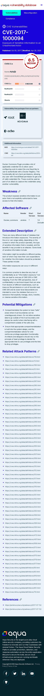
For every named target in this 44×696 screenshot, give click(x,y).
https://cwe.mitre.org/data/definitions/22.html (22, 369)
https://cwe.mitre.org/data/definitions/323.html (23, 503)
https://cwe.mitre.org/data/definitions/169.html (23, 365)
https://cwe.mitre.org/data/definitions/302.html (23, 434)
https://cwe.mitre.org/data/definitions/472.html (23, 535)
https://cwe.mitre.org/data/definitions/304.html (23, 442)
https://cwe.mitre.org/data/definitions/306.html (23, 450)
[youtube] (32, 674)
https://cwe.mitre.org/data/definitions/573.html (23, 547)
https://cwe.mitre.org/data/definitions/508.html (23, 543)
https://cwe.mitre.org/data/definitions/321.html (22, 495)
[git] (6, 682)
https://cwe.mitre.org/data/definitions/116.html (22, 357)
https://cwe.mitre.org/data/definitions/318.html (22, 483)
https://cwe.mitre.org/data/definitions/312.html (22, 470)
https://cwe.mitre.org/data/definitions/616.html (22, 576)
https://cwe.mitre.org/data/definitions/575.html (23, 555)
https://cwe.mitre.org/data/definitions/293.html (23, 397)
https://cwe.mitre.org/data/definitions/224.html (23, 373)
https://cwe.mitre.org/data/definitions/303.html (23, 438)
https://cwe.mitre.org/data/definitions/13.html (22, 361)
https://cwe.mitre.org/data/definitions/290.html (23, 385)
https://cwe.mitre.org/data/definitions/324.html (23, 507)
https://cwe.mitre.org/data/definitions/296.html (23, 410)
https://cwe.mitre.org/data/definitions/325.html (23, 511)
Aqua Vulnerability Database (18, 5)
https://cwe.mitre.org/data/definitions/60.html (22, 572)
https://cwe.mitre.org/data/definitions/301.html (22, 430)
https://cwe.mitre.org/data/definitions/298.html (23, 418)
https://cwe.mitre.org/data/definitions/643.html (23, 580)
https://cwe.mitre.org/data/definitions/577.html (23, 564)
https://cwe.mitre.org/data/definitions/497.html (23, 539)
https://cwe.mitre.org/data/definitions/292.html (23, 393)
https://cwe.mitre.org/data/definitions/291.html (22, 389)
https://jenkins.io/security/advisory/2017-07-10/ (23, 605)
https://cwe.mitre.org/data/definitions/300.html (23, 426)
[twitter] (15, 674)
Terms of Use (12, 666)
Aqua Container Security (14, 635)
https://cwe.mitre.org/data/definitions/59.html (22, 568)
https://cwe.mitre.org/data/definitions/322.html (23, 499)
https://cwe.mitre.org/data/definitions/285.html (23, 377)
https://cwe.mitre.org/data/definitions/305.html (23, 446)
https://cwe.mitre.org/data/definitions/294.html (23, 401)
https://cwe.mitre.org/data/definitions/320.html (23, 491)
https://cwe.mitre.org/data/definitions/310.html (22, 466)
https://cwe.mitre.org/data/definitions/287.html (23, 381)
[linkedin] (24, 674)
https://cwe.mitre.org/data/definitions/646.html (23, 584)
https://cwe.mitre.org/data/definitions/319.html (22, 487)
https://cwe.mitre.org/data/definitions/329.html (23, 527)
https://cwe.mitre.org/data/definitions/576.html (23, 560)
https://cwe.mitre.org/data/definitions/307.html (23, 454)
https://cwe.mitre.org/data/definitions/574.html (23, 551)
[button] (41, 5)
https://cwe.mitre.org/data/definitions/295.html (23, 406)
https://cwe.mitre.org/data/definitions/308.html (23, 458)
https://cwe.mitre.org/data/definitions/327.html (22, 519)
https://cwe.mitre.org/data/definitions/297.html (23, 414)
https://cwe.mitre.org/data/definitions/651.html (22, 588)
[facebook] (6, 674)
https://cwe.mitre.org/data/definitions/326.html (23, 515)
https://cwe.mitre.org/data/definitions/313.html (22, 474)
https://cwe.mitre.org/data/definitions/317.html (22, 479)
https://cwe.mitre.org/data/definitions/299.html (23, 422)
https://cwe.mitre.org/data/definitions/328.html (23, 523)
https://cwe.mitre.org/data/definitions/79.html (22, 592)
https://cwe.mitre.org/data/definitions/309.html (23, 462)
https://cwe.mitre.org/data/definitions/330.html (23, 531)
